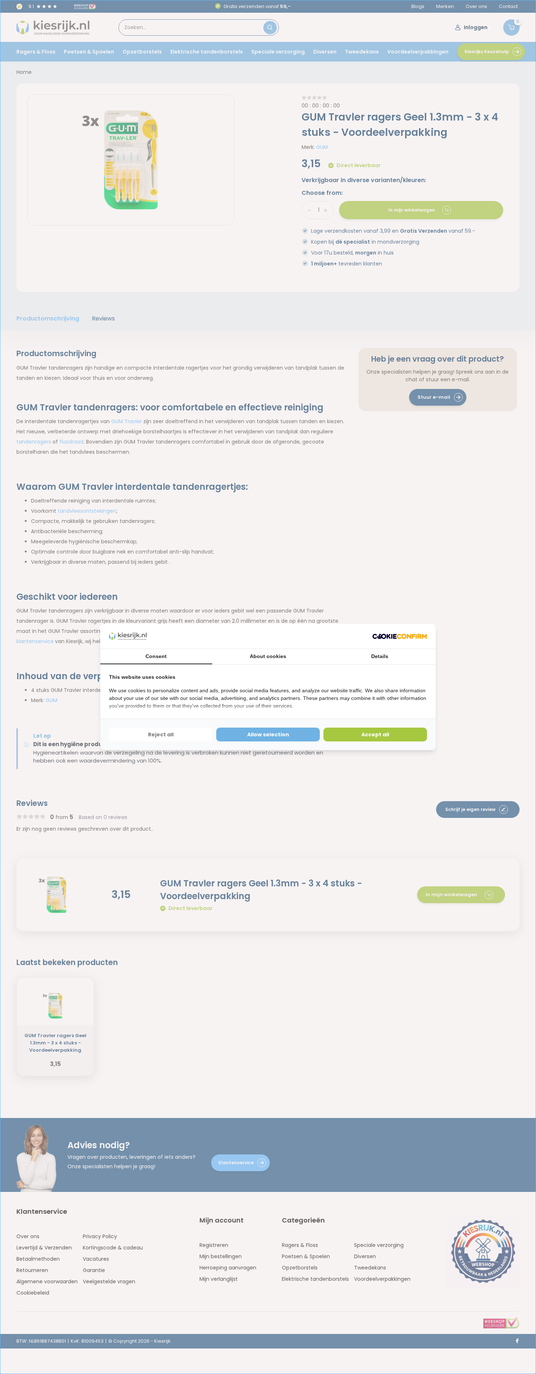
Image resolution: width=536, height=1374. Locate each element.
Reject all (161, 734)
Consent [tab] (156, 656)
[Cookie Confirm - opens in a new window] (399, 636)
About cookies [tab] (268, 656)
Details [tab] (379, 656)
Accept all (375, 734)
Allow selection (268, 734)
